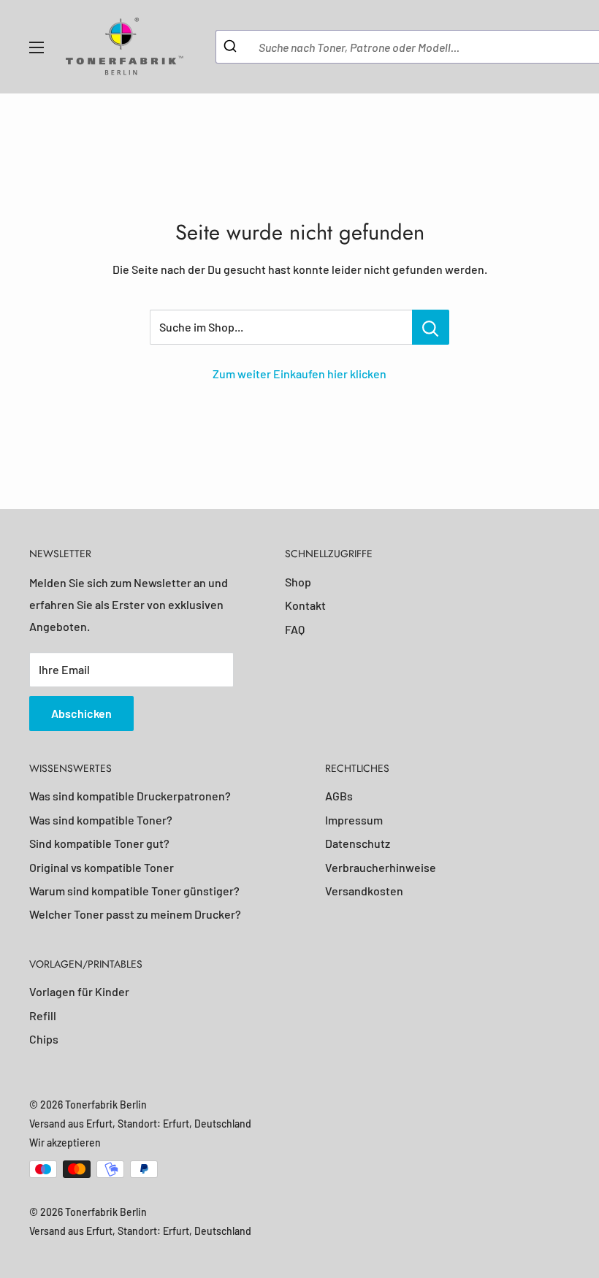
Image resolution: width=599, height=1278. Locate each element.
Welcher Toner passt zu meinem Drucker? (135, 914)
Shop (298, 582)
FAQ (295, 629)
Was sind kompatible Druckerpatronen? (130, 796)
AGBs (339, 796)
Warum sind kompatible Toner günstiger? (134, 891)
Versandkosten (364, 891)
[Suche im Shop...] (430, 327)
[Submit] (232, 47)
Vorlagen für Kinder (79, 991)
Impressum (354, 820)
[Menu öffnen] (36, 47)
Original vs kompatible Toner (101, 867)
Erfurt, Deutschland (207, 1123)
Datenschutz (357, 843)
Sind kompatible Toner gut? (99, 843)
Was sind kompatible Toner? (100, 820)
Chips (43, 1039)
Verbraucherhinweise (380, 867)
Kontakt (305, 605)
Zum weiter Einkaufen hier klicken (299, 373)
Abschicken (81, 713)
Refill (42, 1015)
